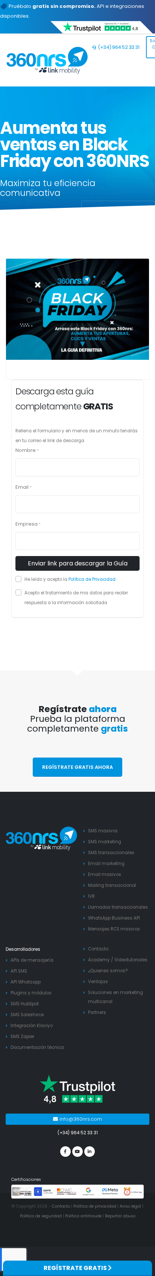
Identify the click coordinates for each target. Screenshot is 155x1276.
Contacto (98, 949)
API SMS (19, 971)
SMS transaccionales (111, 853)
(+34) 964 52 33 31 (118, 47)
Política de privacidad (94, 1206)
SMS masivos (103, 831)
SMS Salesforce (27, 1015)
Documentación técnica (37, 1047)
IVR (91, 896)
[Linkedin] (89, 1151)
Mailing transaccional (112, 885)
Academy (99, 960)
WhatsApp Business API (114, 918)
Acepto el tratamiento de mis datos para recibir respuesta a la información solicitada (76, 598)
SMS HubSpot (25, 1004)
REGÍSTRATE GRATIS (76, 1268)
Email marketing (106, 864)
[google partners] (88, 1191)
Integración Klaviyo (32, 1026)
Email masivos (104, 874)
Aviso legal (130, 1206)
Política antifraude (83, 1216)
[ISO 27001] (22, 1191)
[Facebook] (65, 1151)
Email (22, 487)
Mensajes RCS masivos (114, 929)
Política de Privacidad (91, 579)
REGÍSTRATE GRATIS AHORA (77, 767)
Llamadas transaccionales (118, 907)
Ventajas (98, 982)
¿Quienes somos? (108, 971)
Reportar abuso (120, 1216)
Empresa (26, 523)
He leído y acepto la (69, 579)
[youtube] (77, 1151)
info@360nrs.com (80, 1119)
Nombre (25, 450)
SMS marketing (104, 842)
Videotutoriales (130, 960)
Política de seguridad (41, 1216)
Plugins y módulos (31, 993)
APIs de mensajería (32, 960)
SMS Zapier (22, 1037)
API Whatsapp (26, 982)
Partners (97, 1012)
